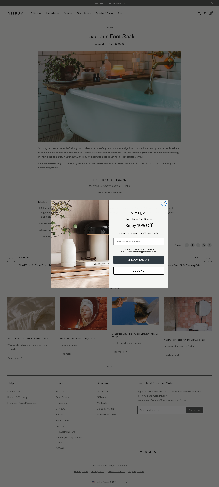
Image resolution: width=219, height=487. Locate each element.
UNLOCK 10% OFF (139, 259)
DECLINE (138, 270)
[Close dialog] (163, 203)
